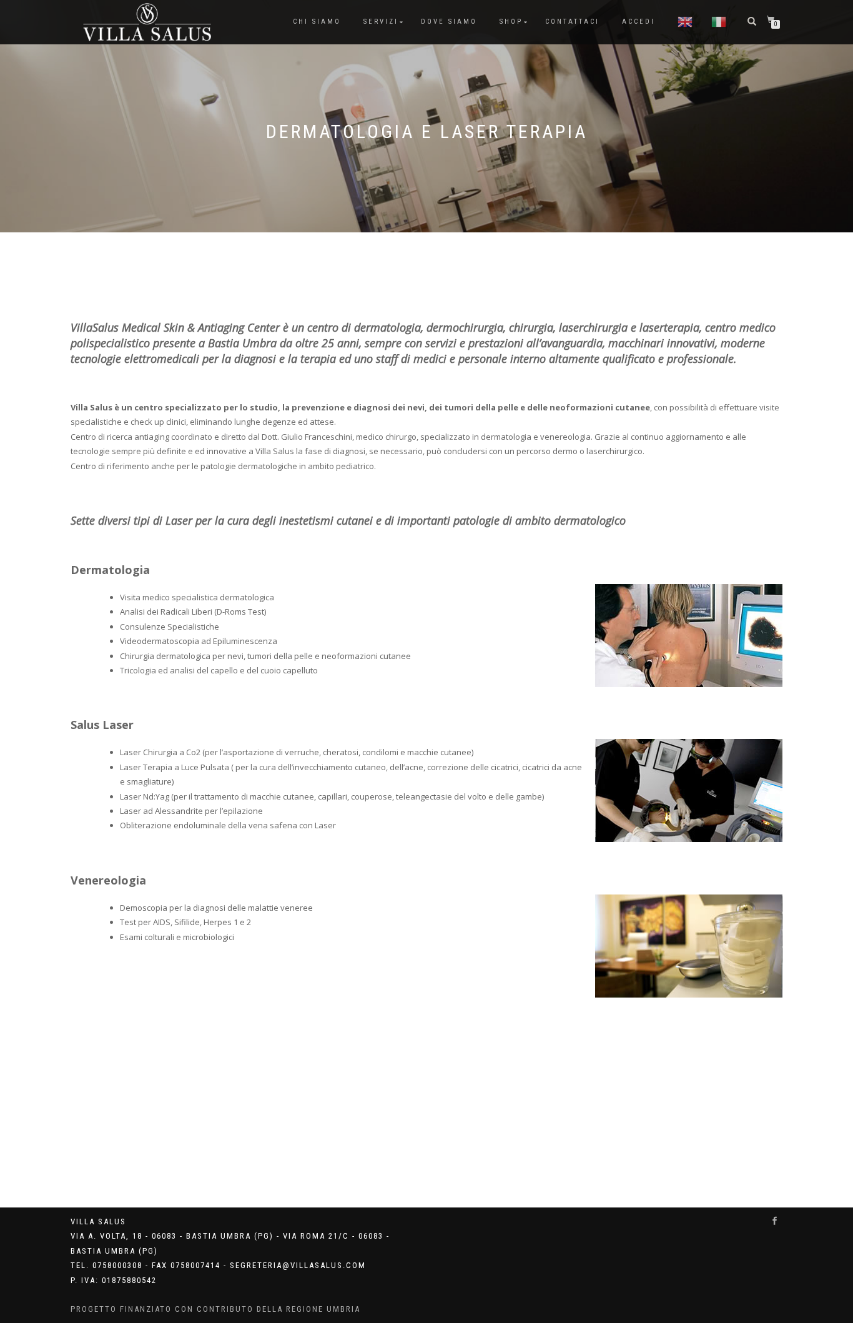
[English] (685, 21)
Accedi (638, 21)
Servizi (380, 21)
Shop (511, 21)
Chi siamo (317, 21)
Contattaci (572, 21)
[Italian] (719, 21)
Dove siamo (449, 21)
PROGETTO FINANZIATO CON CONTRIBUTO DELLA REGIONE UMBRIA (215, 1309)
